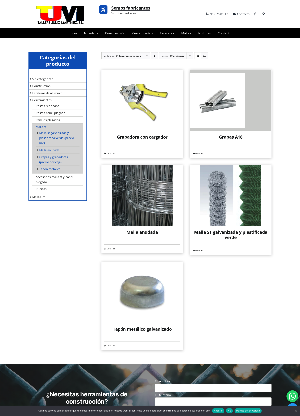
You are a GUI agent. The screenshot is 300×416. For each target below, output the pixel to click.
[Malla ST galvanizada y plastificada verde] (230, 195)
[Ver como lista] (204, 55)
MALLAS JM (38, 197)
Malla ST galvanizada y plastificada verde (230, 234)
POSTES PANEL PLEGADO (50, 113)
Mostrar (172, 55)
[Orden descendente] (154, 55)
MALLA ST (41, 127)
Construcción (41, 86)
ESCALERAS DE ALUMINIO (47, 93)
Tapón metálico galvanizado (142, 329)
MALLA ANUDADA (49, 150)
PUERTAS (41, 189)
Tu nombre (162, 381)
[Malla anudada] (142, 195)
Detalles (111, 153)
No (229, 410)
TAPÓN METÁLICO (50, 169)
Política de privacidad (248, 410)
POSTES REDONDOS (47, 106)
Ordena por (122, 55)
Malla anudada (142, 232)
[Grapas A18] (230, 100)
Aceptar (218, 410)
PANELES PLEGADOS (48, 120)
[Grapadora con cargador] (142, 100)
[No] (295, 411)
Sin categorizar (42, 79)
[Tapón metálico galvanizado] (142, 292)
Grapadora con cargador (142, 137)
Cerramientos (42, 100)
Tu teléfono (163, 395)
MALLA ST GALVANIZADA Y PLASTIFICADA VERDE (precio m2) (56, 138)
